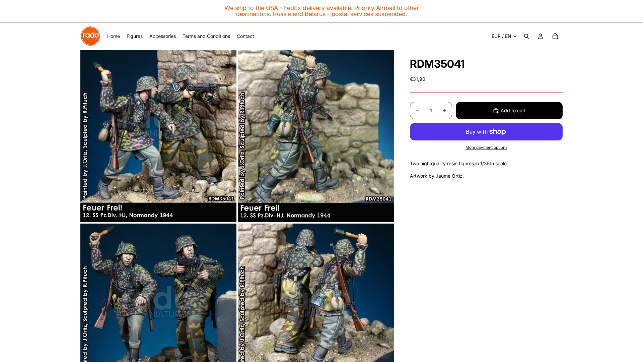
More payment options (486, 147)
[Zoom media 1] (158, 136)
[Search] (526, 36)
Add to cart (513, 110)
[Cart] (555, 36)
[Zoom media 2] (316, 136)
